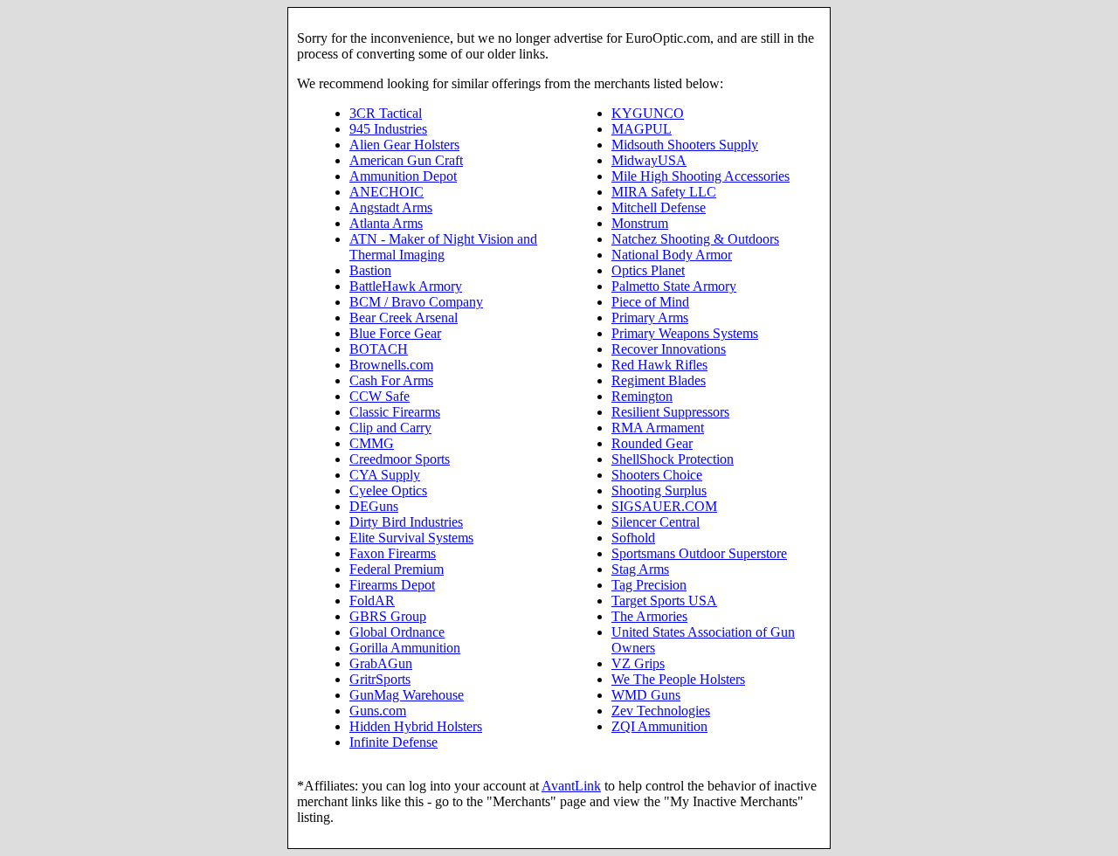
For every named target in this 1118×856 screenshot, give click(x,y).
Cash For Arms (391, 380)
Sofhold (633, 537)
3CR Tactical (385, 113)
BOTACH (378, 349)
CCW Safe (379, 396)
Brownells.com (391, 364)
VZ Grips (638, 663)
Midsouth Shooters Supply (684, 144)
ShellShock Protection (672, 459)
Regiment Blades (658, 380)
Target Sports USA (664, 600)
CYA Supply (384, 474)
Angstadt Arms (390, 207)
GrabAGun (380, 663)
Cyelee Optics (388, 490)
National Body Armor (671, 254)
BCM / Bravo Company (416, 301)
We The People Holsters (678, 679)
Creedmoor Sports (399, 459)
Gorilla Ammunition (404, 647)
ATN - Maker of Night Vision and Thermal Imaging (443, 246)
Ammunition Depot (403, 176)
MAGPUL (641, 128)
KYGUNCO (647, 113)
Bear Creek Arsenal (403, 317)
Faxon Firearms (392, 553)
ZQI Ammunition (659, 726)
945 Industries (388, 128)
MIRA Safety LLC (663, 191)
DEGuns (373, 506)
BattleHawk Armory (405, 286)
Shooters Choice (656, 474)
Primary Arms (649, 317)
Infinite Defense (393, 742)
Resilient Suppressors (670, 411)
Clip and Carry (390, 427)
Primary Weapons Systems (684, 333)
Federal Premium (396, 569)
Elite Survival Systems (411, 537)
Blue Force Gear (395, 333)
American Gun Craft (406, 160)
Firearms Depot (392, 584)
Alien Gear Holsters (404, 144)
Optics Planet (648, 270)
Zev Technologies (660, 710)
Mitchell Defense (658, 207)
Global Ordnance (397, 632)
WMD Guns (645, 694)
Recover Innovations (668, 349)
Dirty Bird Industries (406, 521)
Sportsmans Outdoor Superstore (699, 553)
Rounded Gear (652, 443)
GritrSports (380, 679)
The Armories (649, 616)
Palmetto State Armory (673, 286)
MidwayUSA (649, 160)
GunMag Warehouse (406, 694)
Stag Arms (640, 569)
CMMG (371, 443)
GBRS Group (387, 616)
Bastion (370, 270)
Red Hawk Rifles (659, 364)
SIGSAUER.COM (664, 506)
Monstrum (639, 223)
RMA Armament (657, 427)
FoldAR (372, 600)
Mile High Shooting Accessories (700, 176)
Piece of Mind (650, 301)
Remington (642, 396)
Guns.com (377, 710)
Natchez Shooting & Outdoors (695, 238)
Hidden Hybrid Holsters (415, 726)
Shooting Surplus (659, 490)
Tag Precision (649, 584)
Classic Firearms (394, 411)
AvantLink (571, 785)
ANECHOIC (386, 191)
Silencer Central (655, 521)
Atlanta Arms (386, 223)
